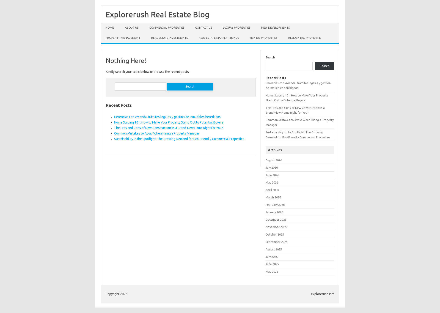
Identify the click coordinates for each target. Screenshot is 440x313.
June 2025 (272, 264)
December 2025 (276, 219)
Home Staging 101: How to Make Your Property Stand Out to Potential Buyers (168, 122)
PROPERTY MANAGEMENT (123, 37)
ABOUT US (131, 27)
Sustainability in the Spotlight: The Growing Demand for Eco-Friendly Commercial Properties (179, 139)
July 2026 (272, 167)
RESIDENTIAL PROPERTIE (304, 37)
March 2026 (273, 197)
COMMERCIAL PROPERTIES (166, 27)
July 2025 (272, 256)
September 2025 (277, 241)
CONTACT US (203, 27)
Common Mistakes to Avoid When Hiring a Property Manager (156, 133)
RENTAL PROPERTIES (263, 37)
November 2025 (276, 226)
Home (110, 27)
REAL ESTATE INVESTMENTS (169, 37)
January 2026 (274, 212)
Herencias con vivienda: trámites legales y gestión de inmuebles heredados (167, 117)
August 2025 (274, 249)
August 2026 (274, 160)
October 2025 (275, 234)
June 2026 (272, 175)
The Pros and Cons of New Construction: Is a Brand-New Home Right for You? (168, 128)
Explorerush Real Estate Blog (157, 14)
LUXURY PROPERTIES (236, 27)
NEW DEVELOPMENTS (275, 27)
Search (270, 57)
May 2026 (272, 182)
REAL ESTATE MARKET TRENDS (219, 37)
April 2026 (272, 189)
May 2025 (272, 271)
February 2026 (275, 204)
